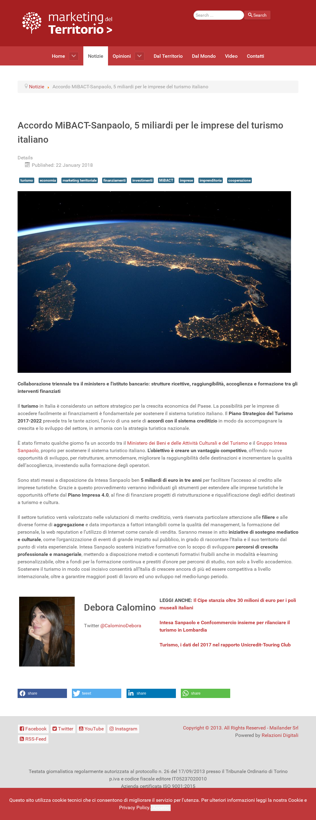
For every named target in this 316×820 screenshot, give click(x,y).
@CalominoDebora (120, 626)
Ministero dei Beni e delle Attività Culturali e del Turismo (187, 443)
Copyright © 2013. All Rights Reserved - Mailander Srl (240, 728)
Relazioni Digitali (280, 735)
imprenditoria (211, 180)
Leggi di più (184, 807)
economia (48, 180)
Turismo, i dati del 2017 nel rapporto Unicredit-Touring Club (225, 645)
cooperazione (239, 180)
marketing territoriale (80, 180)
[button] (42, 693)
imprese (186, 180)
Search (260, 15)
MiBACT (166, 180)
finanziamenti (114, 180)
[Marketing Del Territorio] (67, 23)
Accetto (160, 808)
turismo (26, 180)
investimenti (142, 180)
